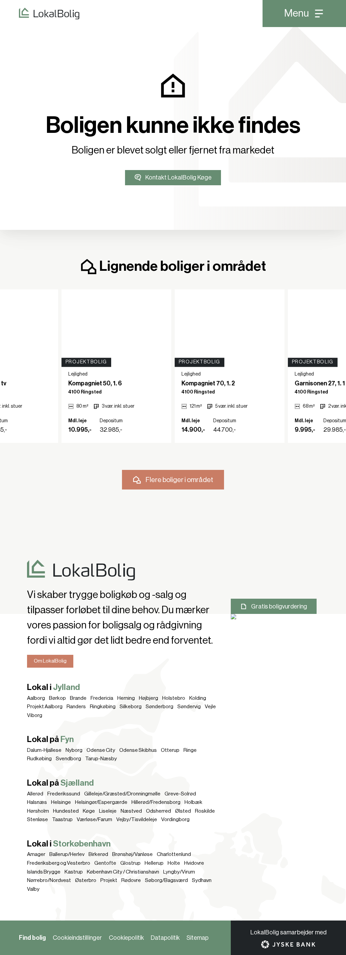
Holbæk (193, 802)
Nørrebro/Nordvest (49, 880)
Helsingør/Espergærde (101, 802)
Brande (78, 698)
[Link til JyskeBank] (288, 944)
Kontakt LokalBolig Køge (178, 177)
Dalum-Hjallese (44, 750)
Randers (76, 706)
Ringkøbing (103, 706)
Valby (33, 889)
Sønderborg (159, 706)
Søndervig (189, 706)
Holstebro (173, 698)
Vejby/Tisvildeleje (136, 819)
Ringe (190, 750)
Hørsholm (38, 811)
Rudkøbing (39, 758)
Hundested (66, 811)
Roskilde (205, 811)
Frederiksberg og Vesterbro (58, 863)
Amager (36, 854)
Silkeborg (131, 706)
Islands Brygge (43, 872)
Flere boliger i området (179, 479)
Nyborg (74, 750)
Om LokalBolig (50, 661)
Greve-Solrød (180, 793)
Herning (126, 698)
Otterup (170, 750)
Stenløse (37, 819)
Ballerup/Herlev (66, 854)
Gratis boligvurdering (279, 606)
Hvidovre (194, 863)
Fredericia (102, 698)
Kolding (197, 698)
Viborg (34, 715)
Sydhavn (202, 880)
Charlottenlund (174, 854)
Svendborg (68, 758)
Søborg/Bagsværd (166, 880)
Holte (174, 863)
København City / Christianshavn (123, 872)
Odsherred (158, 811)
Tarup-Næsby (101, 758)
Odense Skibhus (138, 750)
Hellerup (154, 863)
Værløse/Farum (94, 819)
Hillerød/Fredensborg (155, 802)
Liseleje (108, 811)
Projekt (108, 880)
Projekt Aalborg (45, 706)
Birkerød (98, 854)
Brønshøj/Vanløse (132, 854)
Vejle (210, 706)
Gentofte (105, 863)
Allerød (35, 793)
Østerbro (85, 880)
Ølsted (183, 811)
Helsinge (61, 802)
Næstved (131, 811)
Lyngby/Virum (179, 872)
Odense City (100, 750)
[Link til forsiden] (39, 13)
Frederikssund (63, 793)
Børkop (57, 698)
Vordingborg (175, 819)
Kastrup (74, 872)
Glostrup (130, 863)
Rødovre (131, 880)
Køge (89, 811)
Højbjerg (148, 698)
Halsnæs (37, 802)
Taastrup (62, 819)
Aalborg (36, 698)
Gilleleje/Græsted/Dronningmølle (122, 793)
